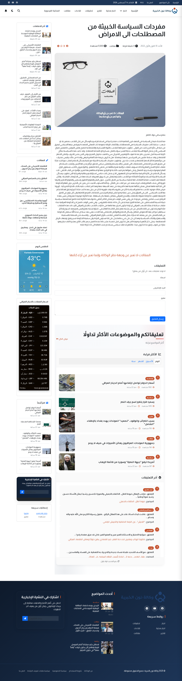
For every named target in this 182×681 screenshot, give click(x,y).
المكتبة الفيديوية (52, 11)
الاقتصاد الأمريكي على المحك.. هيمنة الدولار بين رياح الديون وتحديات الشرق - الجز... (30, 48)
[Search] (18, 10)
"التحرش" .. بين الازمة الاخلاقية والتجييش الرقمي (124, 522)
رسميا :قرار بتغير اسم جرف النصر (137, 402)
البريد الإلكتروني (159, 288)
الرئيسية (176, 2)
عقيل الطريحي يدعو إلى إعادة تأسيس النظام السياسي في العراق (117, 557)
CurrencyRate (43, 392)
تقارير (99, 11)
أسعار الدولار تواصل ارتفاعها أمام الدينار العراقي (128, 383)
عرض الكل (63, 338)
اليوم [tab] (157, 361)
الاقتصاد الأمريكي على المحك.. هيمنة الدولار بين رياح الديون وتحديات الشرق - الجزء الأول (86, 628)
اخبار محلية (111, 11)
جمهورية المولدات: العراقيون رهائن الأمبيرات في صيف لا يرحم (121, 443)
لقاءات (78, 11)
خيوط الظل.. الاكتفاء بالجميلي (132, 501)
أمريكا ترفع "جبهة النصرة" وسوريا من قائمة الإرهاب (126, 462)
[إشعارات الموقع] (6, 10)
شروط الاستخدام (75, 671)
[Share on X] (64, 46)
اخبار (125, 11)
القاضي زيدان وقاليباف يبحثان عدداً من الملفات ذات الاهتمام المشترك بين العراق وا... (30, 140)
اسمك (162, 277)
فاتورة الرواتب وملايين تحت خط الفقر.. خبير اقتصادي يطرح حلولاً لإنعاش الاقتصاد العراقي (106, 539)
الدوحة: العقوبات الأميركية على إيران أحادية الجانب (30, 125)
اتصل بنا (150, 2)
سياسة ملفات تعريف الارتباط (38, 671)
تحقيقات (89, 11)
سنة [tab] (134, 361)
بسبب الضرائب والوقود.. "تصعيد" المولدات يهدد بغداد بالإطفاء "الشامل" (120, 422)
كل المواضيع (164, 2)
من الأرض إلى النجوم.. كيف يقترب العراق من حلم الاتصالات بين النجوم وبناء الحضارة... (30, 98)
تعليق (163, 298)
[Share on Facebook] (67, 46)
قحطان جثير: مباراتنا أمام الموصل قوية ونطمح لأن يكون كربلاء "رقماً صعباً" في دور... (31, 65)
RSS (142, 2)
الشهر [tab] (140, 361)
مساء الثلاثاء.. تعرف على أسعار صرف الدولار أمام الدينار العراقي (31, 113)
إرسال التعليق (158, 319)
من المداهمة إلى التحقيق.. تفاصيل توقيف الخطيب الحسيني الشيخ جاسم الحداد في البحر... (30, 81)
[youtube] (155, 609)
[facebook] (162, 609)
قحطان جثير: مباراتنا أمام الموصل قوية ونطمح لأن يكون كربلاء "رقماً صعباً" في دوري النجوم (84, 647)
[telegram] (147, 609)
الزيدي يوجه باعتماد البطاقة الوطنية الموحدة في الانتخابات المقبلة (31, 33)
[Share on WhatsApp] (61, 46)
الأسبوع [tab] (149, 361)
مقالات (67, 11)
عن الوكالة (88, 671)
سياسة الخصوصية (59, 671)
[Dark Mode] (12, 10)
